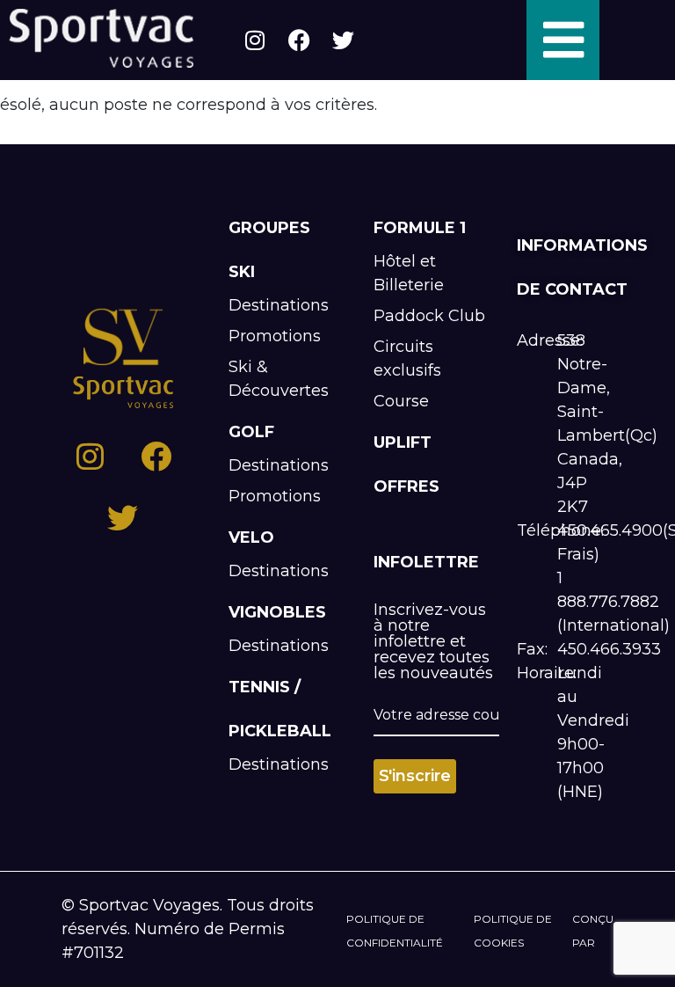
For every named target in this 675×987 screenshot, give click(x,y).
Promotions (275, 336)
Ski (242, 271)
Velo (251, 537)
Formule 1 (420, 228)
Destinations (279, 305)
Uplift (403, 442)
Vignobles (277, 612)
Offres (406, 486)
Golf (251, 432)
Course (401, 401)
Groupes (269, 228)
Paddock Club (429, 315)
